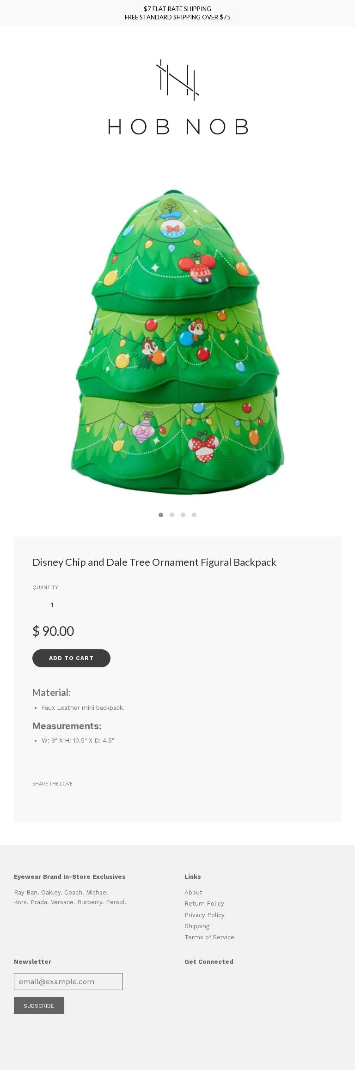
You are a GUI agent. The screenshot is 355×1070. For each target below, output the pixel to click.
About (193, 892)
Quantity (45, 588)
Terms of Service (209, 937)
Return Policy (204, 903)
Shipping (196, 926)
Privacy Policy (204, 915)
